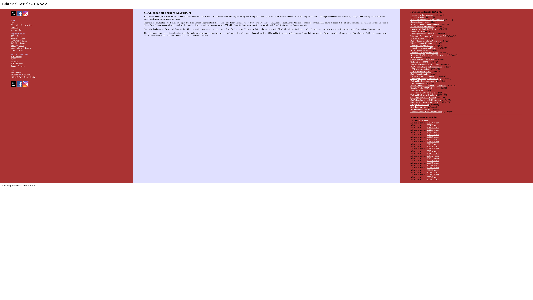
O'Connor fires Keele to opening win (424, 102)
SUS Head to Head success (420, 71)
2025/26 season (433, 123)
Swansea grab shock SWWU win (423, 29)
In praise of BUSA (417, 38)
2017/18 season (433, 142)
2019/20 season (433, 137)
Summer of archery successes (421, 15)
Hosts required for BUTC (420, 109)
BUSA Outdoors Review (420, 22)
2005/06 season (433, 170)
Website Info (16, 77)
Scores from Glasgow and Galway (423, 48)
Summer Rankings (18, 66)
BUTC (13, 59)
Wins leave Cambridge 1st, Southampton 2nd (428, 36)
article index (423, 120)
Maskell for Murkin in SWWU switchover (427, 19)
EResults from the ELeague (421, 43)
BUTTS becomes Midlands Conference (425, 41)
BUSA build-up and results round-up (424, 24)
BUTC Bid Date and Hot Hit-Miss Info (425, 100)
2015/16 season (433, 146)
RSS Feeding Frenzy (418, 83)
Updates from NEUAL (419, 62)
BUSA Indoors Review (419, 50)
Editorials (14, 25)
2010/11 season (433, 158)
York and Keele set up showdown (423, 81)
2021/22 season (433, 132)
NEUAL (14, 38)
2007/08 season (433, 165)
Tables (19, 36)
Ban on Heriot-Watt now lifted (422, 27)
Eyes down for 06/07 (418, 107)
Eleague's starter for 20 (419, 104)
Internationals (16, 72)
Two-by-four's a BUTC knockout (423, 76)
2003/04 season (433, 175)
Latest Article (26, 25)
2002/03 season (433, 177)
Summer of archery (418, 17)
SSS (12, 36)
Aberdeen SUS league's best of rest (424, 53)
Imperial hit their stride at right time (424, 64)
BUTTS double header (419, 74)
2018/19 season (433, 139)
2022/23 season (433, 130)
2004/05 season (433, 172)
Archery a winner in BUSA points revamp (426, 112)
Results (28, 48)
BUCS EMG (26, 75)
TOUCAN (15, 41)
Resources (14, 75)
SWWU (14, 43)
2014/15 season (433, 149)
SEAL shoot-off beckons (420, 69)
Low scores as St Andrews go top (423, 93)
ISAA (13, 50)
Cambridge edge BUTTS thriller (423, 97)
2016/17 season (433, 144)
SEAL (13, 45)
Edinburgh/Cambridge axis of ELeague (425, 79)
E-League (14, 61)
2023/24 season (433, 127)
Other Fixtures (16, 48)
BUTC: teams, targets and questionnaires (426, 67)
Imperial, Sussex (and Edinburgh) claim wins (428, 86)
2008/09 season (433, 163)
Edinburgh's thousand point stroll (423, 34)
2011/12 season (433, 156)
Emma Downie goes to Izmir (421, 45)
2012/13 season (433, 153)
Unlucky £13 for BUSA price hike (423, 88)
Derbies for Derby (417, 31)
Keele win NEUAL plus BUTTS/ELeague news (429, 55)
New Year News (416, 90)
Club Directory (16, 30)
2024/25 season (433, 125)
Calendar (14, 27)
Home (13, 23)
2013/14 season (433, 151)
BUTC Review (416, 57)
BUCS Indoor (16, 57)
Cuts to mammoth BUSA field (422, 60)
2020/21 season (433, 134)
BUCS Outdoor (17, 64)
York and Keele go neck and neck (423, 95)
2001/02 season (433, 179)
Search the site (29, 77)
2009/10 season (433, 160)
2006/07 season (433, 168)
